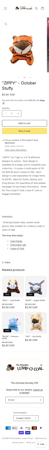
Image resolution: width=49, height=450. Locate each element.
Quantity (5, 108)
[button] (5, 8)
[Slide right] (30, 77)
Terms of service (32, 442)
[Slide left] (19, 77)
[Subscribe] (40, 400)
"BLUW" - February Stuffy (10, 337)
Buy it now (24, 131)
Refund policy (41, 438)
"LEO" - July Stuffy (33, 336)
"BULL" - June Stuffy (11, 300)
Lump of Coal (17, 248)
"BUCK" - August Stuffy (35, 300)
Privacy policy (18, 442)
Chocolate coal (18, 244)
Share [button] (7, 262)
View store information (15, 150)
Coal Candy (16, 241)
